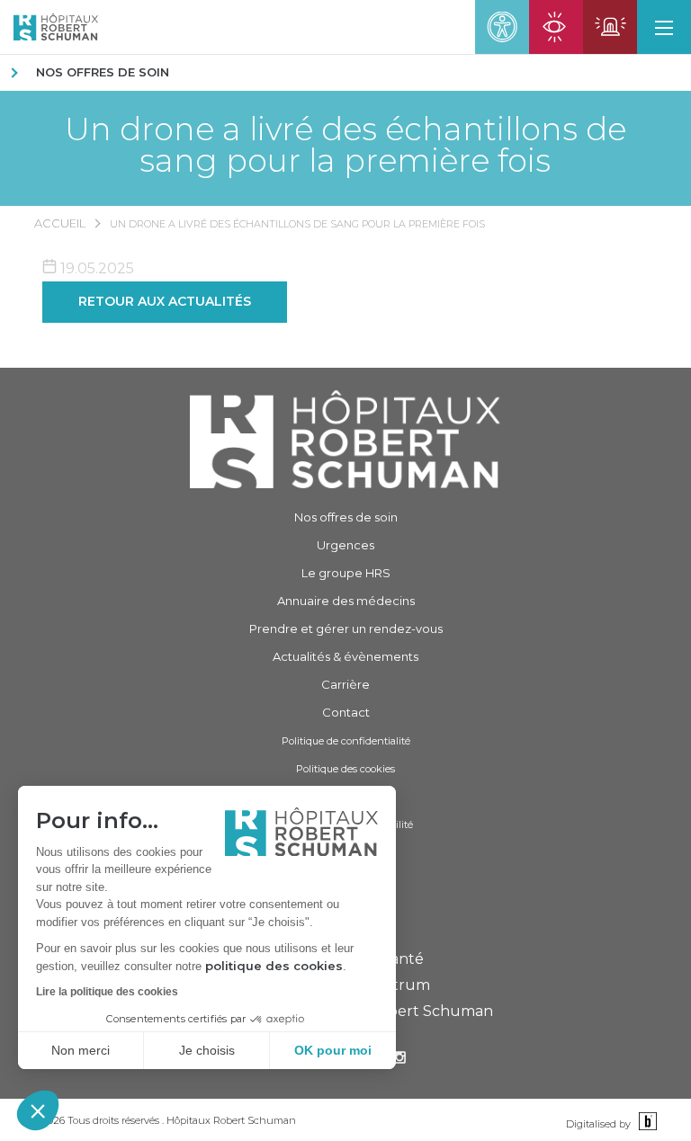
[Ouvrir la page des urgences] (610, 27)
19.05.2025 (95, 268)
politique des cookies (274, 965)
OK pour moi (333, 1050)
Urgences (345, 545)
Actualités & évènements (345, 656)
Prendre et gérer (346, 628)
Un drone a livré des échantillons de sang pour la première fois (345, 144)
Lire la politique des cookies (107, 991)
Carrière (345, 684)
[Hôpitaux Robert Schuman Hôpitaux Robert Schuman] (49, 27)
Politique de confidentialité (346, 741)
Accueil (59, 223)
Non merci (80, 1050)
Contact (346, 712)
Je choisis (207, 1050)
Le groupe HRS (345, 573)
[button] (37, 1110)
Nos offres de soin (102, 72)
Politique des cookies (345, 768)
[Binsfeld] (645, 1122)
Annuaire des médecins (346, 600)
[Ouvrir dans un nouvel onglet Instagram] (399, 1059)
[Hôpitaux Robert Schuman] (345, 439)
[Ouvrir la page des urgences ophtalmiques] (556, 27)
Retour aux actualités (164, 301)
